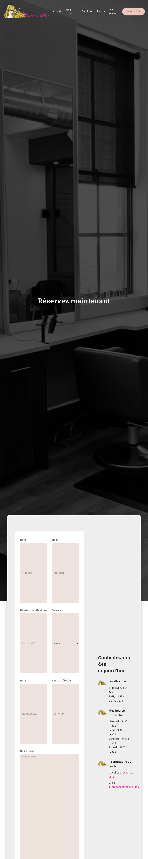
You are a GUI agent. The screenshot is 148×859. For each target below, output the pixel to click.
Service (56, 610)
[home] (26, 11)
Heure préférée (61, 680)
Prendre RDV (134, 11)
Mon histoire (68, 11)
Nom (23, 539)
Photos (101, 11)
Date (23, 680)
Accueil (56, 11)
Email (55, 539)
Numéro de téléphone (33, 610)
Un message (27, 751)
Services (87, 11)
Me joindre (112, 11)
